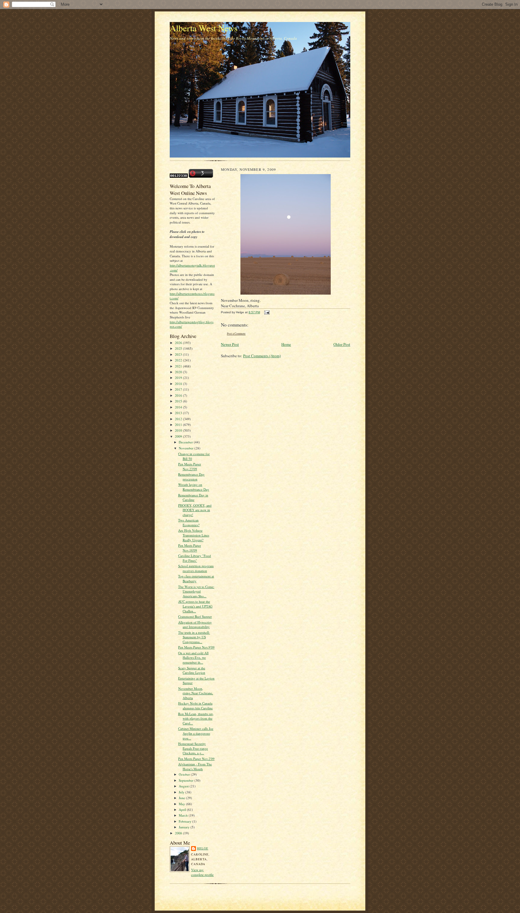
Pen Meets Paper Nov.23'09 (189, 466)
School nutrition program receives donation (196, 568)
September (186, 780)
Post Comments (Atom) (262, 355)
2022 (179, 360)
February (185, 821)
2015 (179, 401)
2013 (179, 413)
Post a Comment (236, 334)
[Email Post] (266, 312)
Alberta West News (203, 28)
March (184, 815)
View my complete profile (202, 872)
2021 (179, 366)
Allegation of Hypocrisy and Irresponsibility (195, 624)
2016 (179, 395)
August (184, 786)
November (186, 448)
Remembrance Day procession (191, 476)
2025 (179, 348)
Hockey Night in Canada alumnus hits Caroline (195, 705)
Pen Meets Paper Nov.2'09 (196, 758)
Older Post (341, 344)
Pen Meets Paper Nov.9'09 (196, 647)
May (182, 804)
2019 (179, 377)
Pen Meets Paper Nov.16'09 (189, 547)
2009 (179, 436)
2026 (179, 342)
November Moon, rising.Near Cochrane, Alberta (195, 693)
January (184, 827)
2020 (179, 372)
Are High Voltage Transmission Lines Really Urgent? (193, 535)
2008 (179, 833)
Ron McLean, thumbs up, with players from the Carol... (196, 718)
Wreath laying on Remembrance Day (193, 487)
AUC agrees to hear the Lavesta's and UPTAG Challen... (195, 606)
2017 (179, 389)
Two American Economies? (189, 522)
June (182, 798)
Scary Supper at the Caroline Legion (191, 670)
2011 (179, 424)
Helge (202, 848)
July (182, 792)
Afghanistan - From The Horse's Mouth (195, 766)
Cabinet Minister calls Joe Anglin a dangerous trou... (195, 733)
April (183, 809)
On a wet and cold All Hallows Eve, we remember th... (193, 657)
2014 (179, 407)
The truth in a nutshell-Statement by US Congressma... (194, 637)
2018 (179, 383)
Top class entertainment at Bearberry (196, 578)
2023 (179, 354)
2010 (179, 430)
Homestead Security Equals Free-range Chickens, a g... (193, 748)
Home (286, 344)
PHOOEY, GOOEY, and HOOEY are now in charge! (195, 510)
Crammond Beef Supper (195, 616)
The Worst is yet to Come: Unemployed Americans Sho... (196, 591)
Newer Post (230, 344)
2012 (179, 419)
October (185, 774)
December (186, 442)
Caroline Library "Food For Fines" (194, 558)
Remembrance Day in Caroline (193, 497)
